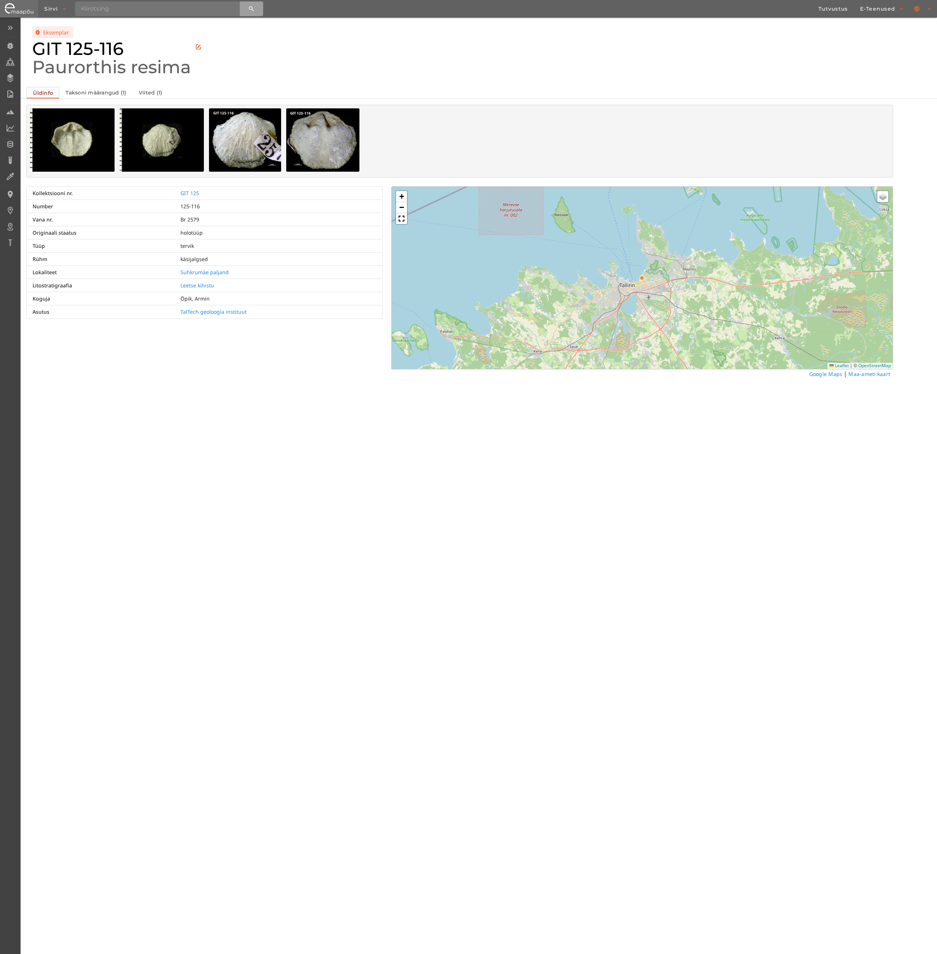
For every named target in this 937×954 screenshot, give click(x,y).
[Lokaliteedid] (10, 194)
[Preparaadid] (10, 176)
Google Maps (826, 373)
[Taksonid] (10, 62)
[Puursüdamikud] (10, 242)
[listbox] (10, 136)
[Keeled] (923, 9)
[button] (401, 196)
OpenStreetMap (874, 365)
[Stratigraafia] (10, 78)
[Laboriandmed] (10, 128)
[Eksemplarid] (10, 45)
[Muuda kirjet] (198, 47)
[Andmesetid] (10, 144)
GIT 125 (189, 193)
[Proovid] (10, 112)
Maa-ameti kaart (869, 373)
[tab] (42, 92)
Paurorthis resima (111, 67)
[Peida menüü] (10, 28)
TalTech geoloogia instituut (213, 311)
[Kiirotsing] (251, 8)
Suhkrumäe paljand (204, 272)
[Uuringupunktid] (10, 210)
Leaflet (841, 365)
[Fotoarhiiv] (10, 94)
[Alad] (10, 226)
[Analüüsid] (10, 160)
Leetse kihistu (197, 285)
